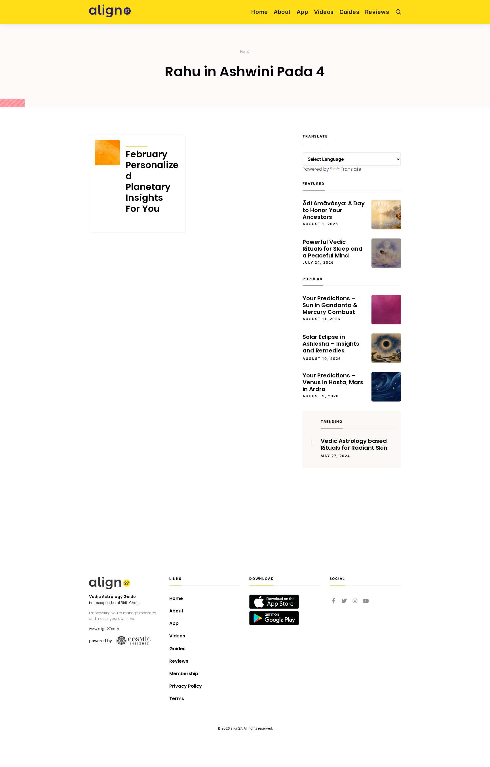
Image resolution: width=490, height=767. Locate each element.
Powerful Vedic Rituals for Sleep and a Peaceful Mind (332, 248)
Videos (324, 12)
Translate (351, 169)
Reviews (377, 12)
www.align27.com (104, 628)
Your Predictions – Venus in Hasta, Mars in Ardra (333, 382)
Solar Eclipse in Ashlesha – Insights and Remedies (331, 343)
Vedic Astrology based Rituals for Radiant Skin (354, 444)
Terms (176, 698)
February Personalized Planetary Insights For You (152, 181)
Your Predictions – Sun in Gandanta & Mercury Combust (330, 305)
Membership (183, 673)
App (302, 12)
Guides (349, 12)
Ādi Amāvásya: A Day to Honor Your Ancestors (334, 210)
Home (259, 12)
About (282, 12)
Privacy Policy (185, 686)
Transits (136, 142)
